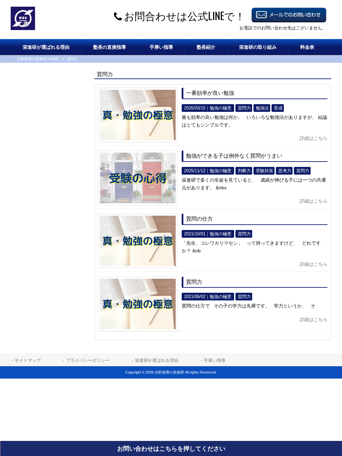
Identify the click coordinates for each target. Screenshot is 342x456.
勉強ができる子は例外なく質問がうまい (234, 156)
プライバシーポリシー (88, 360)
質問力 (194, 282)
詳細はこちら (314, 138)
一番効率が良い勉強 (210, 93)
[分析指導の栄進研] (23, 28)
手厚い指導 (214, 360)
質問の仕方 (199, 219)
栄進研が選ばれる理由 (156, 360)
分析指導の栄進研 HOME (37, 59)
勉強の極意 (220, 107)
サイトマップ (28, 360)
